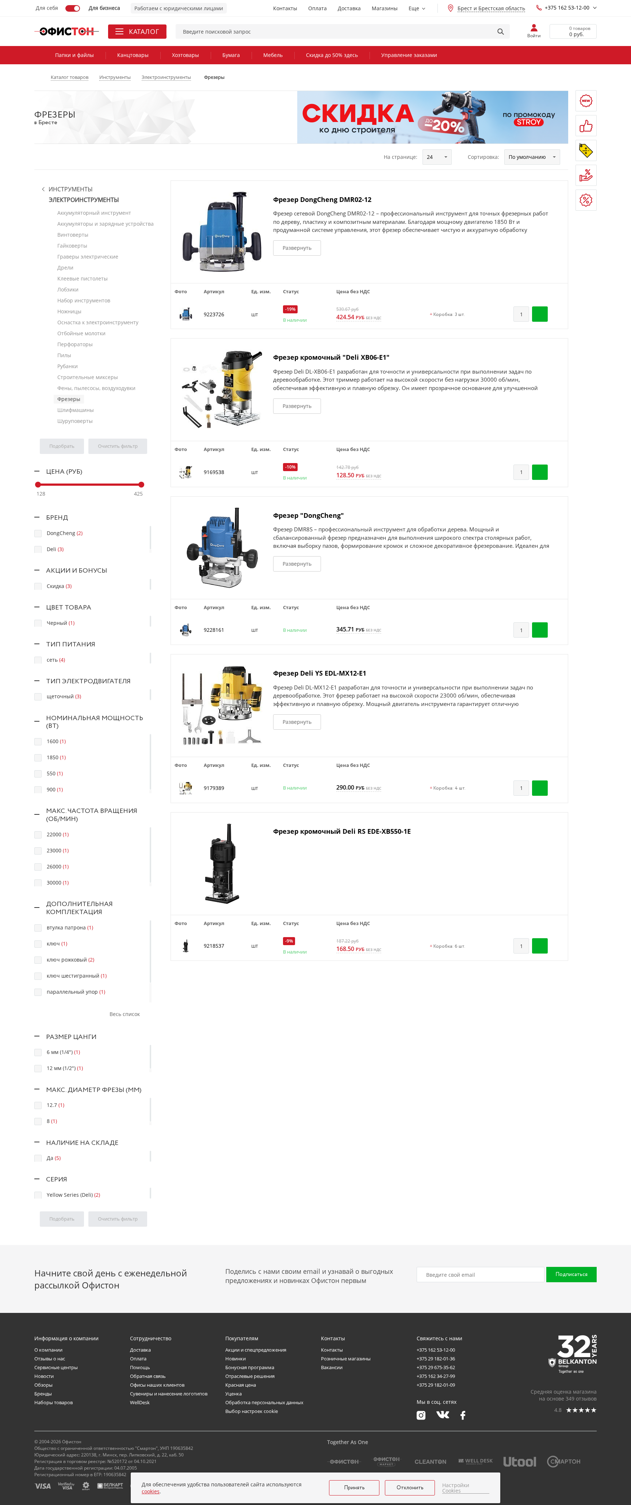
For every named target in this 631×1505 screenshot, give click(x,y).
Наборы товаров (53, 1402)
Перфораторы (75, 344)
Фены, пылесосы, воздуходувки (96, 388)
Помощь (140, 1367)
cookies (151, 1491)
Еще (414, 8)
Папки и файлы (74, 54)
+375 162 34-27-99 (436, 1376)
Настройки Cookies (455, 1488)
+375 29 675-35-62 (436, 1367)
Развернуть (297, 247)
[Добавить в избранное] (558, 314)
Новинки (235, 1358)
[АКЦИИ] (586, 150)
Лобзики (68, 289)
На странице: (400, 156)
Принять (354, 1487)
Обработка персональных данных (264, 1402)
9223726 (214, 314)
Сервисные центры (56, 1367)
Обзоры (43, 1384)
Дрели (65, 267)
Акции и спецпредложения (255, 1349)
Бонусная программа (249, 1367)
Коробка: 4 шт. (448, 788)
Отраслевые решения (250, 1376)
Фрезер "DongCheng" (308, 515)
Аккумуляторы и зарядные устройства (105, 223)
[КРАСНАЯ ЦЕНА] (586, 175)
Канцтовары (133, 54)
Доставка (349, 8)
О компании (48, 1349)
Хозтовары (185, 54)
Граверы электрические (87, 256)
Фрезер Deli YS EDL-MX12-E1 (319, 673)
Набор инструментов (83, 300)
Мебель (273, 54)
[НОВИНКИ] (586, 100)
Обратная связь (148, 1376)
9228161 (214, 629)
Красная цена (240, 1384)
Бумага (231, 54)
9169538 (214, 472)
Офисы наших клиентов (157, 1384)
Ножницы (69, 311)
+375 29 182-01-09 (436, 1384)
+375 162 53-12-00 (567, 7)
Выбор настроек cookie (251, 1411)
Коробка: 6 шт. (447, 946)
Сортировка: (483, 156)
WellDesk (140, 1402)
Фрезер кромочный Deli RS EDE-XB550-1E (342, 831)
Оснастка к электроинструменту (97, 322)
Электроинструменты (84, 199)
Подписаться (571, 1274)
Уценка (233, 1393)
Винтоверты (72, 234)
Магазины (385, 8)
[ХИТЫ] (586, 125)
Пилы (64, 355)
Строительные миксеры (87, 377)
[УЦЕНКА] (586, 200)
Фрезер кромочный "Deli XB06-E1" (331, 357)
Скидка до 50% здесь (332, 54)
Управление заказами (409, 54)
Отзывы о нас (49, 1358)
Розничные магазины (346, 1358)
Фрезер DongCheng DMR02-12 (322, 199)
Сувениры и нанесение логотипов (168, 1393)
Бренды (43, 1393)
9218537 (214, 945)
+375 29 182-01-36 (436, 1358)
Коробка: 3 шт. (447, 315)
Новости (44, 1376)
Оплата (317, 8)
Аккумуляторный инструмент (94, 212)
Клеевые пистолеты (82, 278)
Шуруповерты (75, 420)
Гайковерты (72, 245)
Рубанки (67, 366)
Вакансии (332, 1367)
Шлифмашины (75, 409)
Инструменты (71, 189)
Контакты (285, 8)
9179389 (214, 787)
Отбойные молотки (81, 333)
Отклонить (410, 1487)
